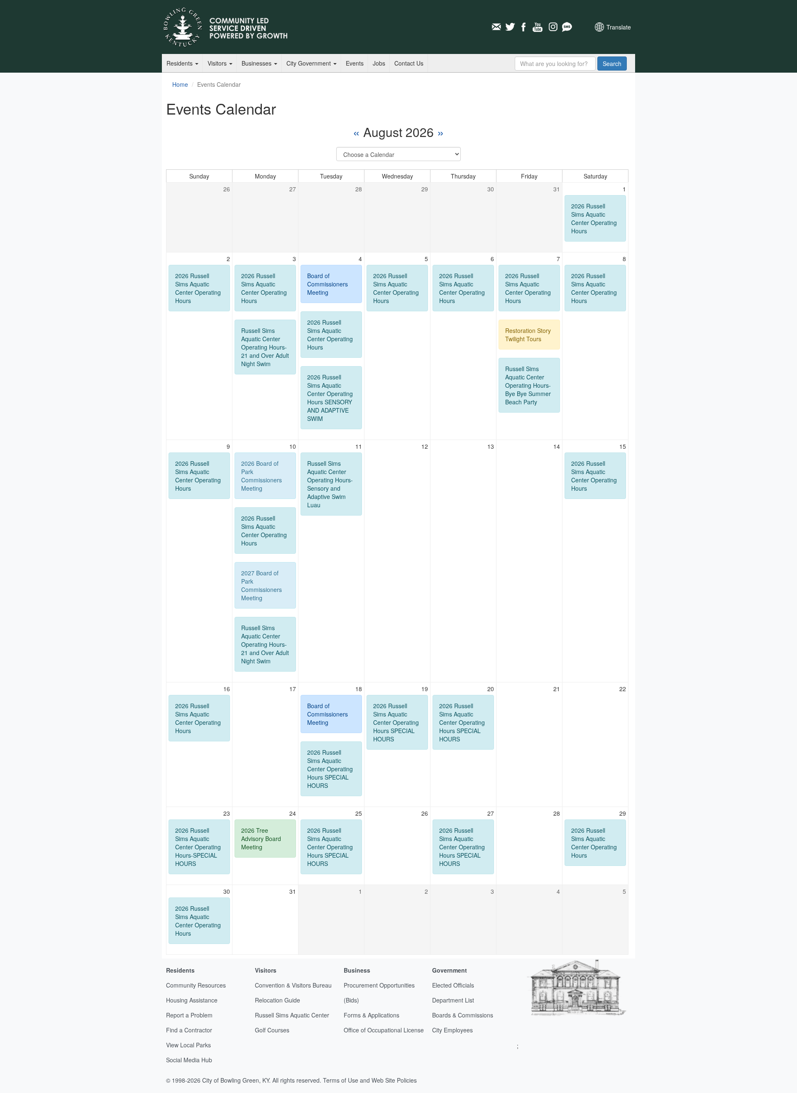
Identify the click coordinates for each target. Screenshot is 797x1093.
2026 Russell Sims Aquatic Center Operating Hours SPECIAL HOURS (330, 769)
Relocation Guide (277, 1000)
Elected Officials (453, 985)
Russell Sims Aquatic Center (292, 1015)
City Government (309, 63)
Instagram (552, 27)
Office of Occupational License (384, 1030)
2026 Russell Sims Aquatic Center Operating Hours (594, 218)
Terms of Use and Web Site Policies (370, 1080)
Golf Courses (272, 1030)
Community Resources (196, 985)
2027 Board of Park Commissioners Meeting (261, 585)
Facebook (524, 27)
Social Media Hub (189, 1060)
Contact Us (408, 63)
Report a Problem (189, 1015)
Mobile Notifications (566, 27)
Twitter (510, 27)
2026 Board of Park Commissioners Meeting (261, 475)
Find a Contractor (189, 1030)
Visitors (218, 63)
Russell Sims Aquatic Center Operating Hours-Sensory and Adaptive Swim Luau (330, 484)
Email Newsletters (496, 27)
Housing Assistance (192, 1000)
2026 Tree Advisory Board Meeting (261, 838)
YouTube (538, 27)
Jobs (379, 63)
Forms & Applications (371, 1015)
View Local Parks (188, 1045)
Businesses (257, 63)
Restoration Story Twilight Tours (528, 334)
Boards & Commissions (462, 1015)
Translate (618, 27)
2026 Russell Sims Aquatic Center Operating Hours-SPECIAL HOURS (198, 847)
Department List (453, 1000)
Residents (180, 63)
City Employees (452, 1030)
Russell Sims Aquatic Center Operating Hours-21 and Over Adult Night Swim (265, 347)
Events (355, 63)
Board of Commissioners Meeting (327, 283)
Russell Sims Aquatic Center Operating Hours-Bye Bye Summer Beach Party (528, 385)
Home (180, 84)
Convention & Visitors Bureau (293, 985)
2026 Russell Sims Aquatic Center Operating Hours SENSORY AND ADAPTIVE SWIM (330, 398)
